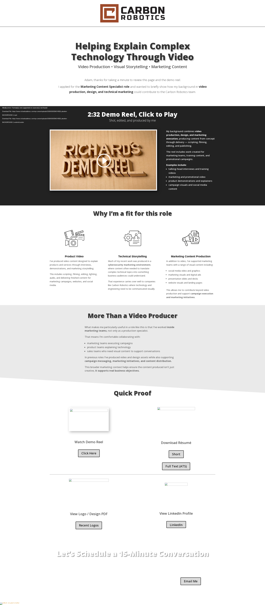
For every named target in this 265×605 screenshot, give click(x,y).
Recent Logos (89, 525)
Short (176, 454)
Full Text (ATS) (176, 466)
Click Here (88, 453)
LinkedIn (176, 525)
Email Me (191, 581)
